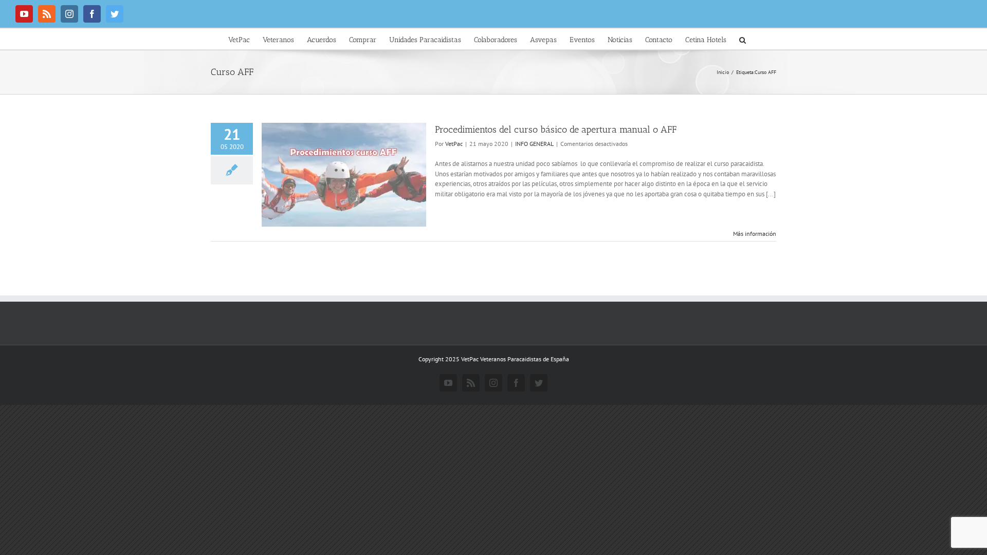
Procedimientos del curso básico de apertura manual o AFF (556, 129)
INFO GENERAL (534, 143)
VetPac (454, 143)
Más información (754, 233)
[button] (742, 39)
